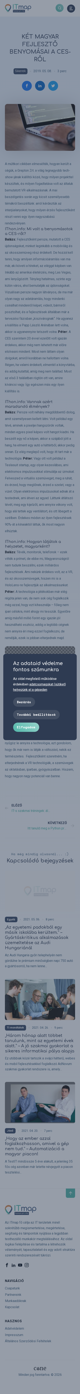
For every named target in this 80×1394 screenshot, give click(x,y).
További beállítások (36, 714)
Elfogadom (26, 727)
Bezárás (24, 701)
